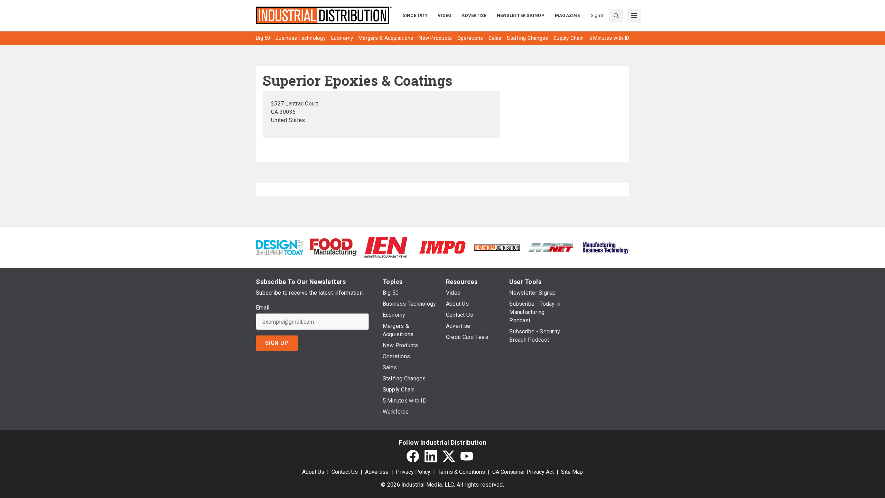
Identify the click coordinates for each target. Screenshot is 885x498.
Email (262, 308)
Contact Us (345, 472)
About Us (313, 472)
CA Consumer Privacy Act (523, 472)
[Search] (616, 15)
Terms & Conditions (461, 472)
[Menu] (634, 15)
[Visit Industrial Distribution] (497, 247)
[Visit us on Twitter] (448, 456)
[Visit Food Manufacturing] (333, 246)
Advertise (377, 472)
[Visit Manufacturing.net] (551, 247)
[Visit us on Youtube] (466, 456)
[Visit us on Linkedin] (431, 456)
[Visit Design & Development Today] (279, 246)
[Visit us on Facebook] (413, 456)
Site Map (572, 472)
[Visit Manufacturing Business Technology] (605, 246)
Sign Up (277, 343)
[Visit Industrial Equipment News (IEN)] (385, 246)
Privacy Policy (413, 472)
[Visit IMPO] (442, 246)
